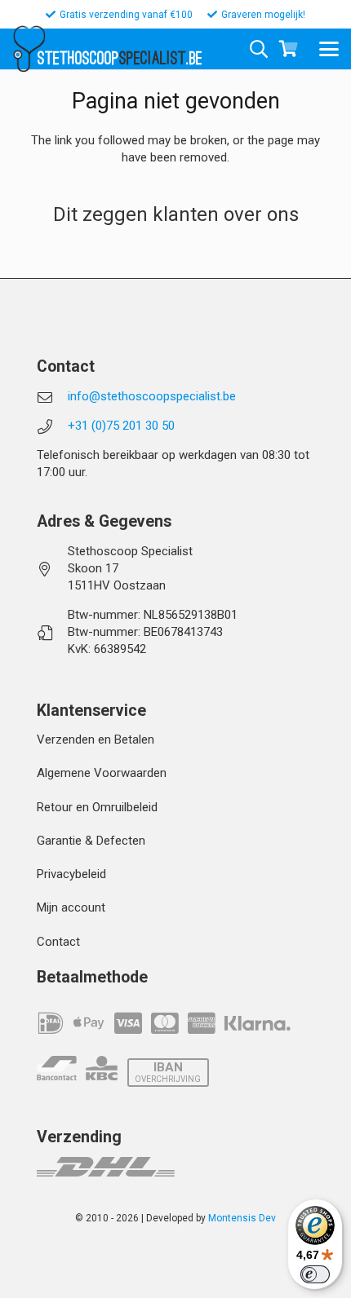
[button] (329, 49)
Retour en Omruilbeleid (97, 807)
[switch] (315, 1274)
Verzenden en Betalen (95, 739)
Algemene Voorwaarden (102, 773)
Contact (58, 941)
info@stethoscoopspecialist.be (152, 396)
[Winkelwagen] (288, 49)
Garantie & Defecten (91, 840)
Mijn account (71, 907)
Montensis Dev (242, 1218)
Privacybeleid (71, 874)
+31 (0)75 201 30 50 (121, 425)
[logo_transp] (29, 49)
